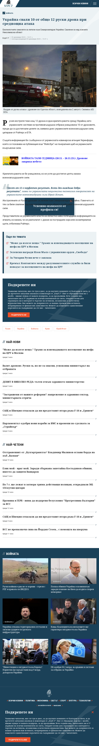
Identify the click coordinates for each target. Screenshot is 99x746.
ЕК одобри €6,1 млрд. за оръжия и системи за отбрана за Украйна (72, 668)
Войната (9, 13)
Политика (30, 701)
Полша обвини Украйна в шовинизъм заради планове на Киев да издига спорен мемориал (72, 589)
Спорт (63, 701)
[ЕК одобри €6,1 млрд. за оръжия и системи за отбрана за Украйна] (73, 652)
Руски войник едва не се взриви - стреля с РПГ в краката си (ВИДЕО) (24, 588)
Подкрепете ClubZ (18, 740)
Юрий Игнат (61, 329)
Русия (7, 329)
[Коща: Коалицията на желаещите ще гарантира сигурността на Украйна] (73, 611)
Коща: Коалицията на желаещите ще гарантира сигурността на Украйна (69, 628)
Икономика (42, 701)
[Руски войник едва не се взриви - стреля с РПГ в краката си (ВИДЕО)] (25, 571)
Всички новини (80, 3)
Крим (47, 329)
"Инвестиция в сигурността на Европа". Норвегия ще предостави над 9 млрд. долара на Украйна (23, 670)
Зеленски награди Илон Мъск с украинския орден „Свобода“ (49, 252)
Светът (54, 701)
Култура (72, 701)
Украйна (20, 329)
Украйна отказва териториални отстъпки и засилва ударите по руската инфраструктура (25, 629)
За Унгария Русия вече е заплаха (30, 257)
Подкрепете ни (18, 315)
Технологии (84, 701)
